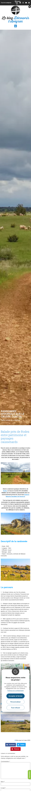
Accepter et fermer (15, 696)
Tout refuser (15, 708)
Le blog (15, 20)
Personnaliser (15, 702)
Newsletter (29, 774)
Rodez (5, 491)
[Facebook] (20, 3)
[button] (15, 26)
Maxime (17, 420)
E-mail (3, 788)
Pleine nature (5, 420)
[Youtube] (26, 3)
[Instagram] (23, 3)
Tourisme (6, 2)
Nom (3, 781)
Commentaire (5, 761)
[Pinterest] (29, 3)
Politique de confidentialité (15, 690)
